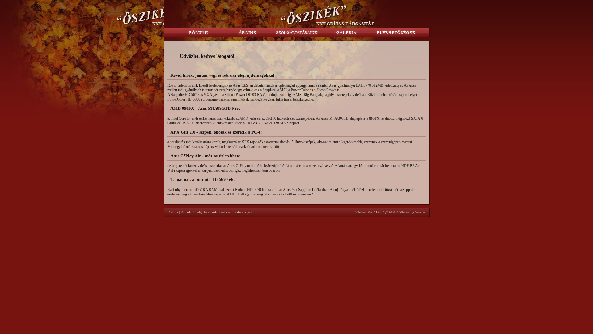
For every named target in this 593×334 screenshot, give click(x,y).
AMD (243, 118)
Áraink (186, 212)
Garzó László (376, 212)
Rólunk (172, 212)
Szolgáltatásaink (205, 212)
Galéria (224, 212)
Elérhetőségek (242, 212)
